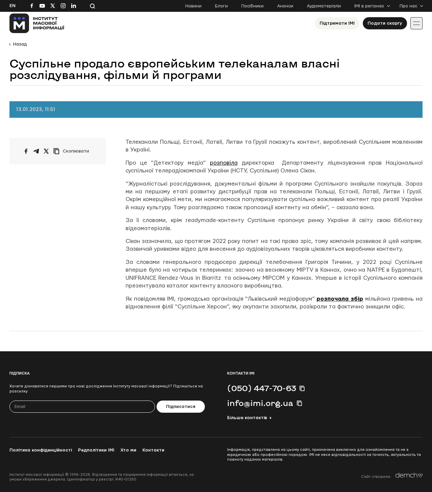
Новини (193, 6)
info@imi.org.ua (260, 403)
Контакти (153, 450)
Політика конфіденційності (40, 450)
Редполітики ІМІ (96, 450)
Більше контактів (247, 417)
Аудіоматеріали (324, 6)
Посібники (252, 6)
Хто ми (128, 450)
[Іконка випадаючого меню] (416, 23)
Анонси (285, 6)
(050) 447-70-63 (261, 388)
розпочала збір (340, 299)
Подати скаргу (385, 23)
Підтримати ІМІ (337, 23)
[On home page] (36, 23)
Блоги (221, 6)
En (12, 5)
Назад (20, 44)
